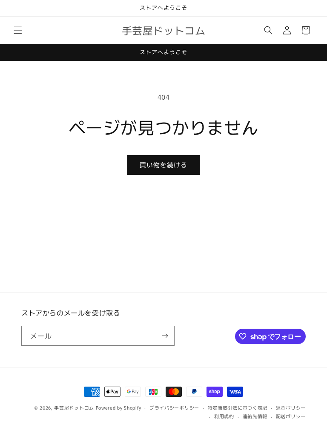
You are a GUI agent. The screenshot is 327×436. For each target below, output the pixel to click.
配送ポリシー (291, 416)
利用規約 (224, 416)
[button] (18, 30)
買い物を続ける (163, 164)
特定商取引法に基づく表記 (237, 407)
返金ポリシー (291, 407)
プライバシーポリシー (174, 407)
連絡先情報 (255, 416)
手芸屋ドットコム (74, 407)
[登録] (164, 336)
